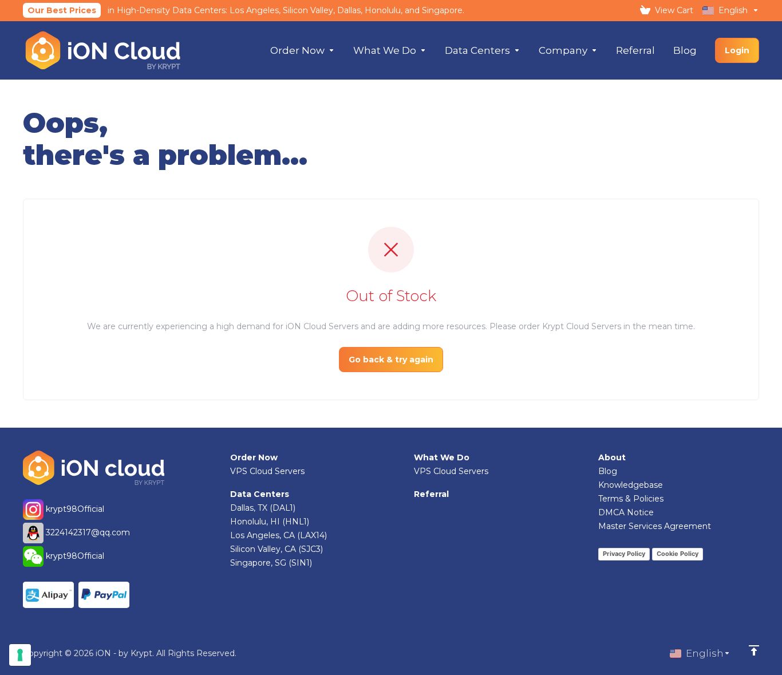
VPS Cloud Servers (267, 471)
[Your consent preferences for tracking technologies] (20, 655)
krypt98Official (74, 509)
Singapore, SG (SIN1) (271, 563)
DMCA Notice (626, 512)
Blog (607, 471)
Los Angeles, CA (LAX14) (278, 535)
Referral (431, 494)
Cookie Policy (677, 554)
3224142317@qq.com (88, 532)
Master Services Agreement (654, 526)
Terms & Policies (630, 499)
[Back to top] (754, 650)
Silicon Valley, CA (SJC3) (276, 549)
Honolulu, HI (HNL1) (269, 521)
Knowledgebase (630, 485)
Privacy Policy (624, 554)
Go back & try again (391, 359)
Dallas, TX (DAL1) (262, 508)
